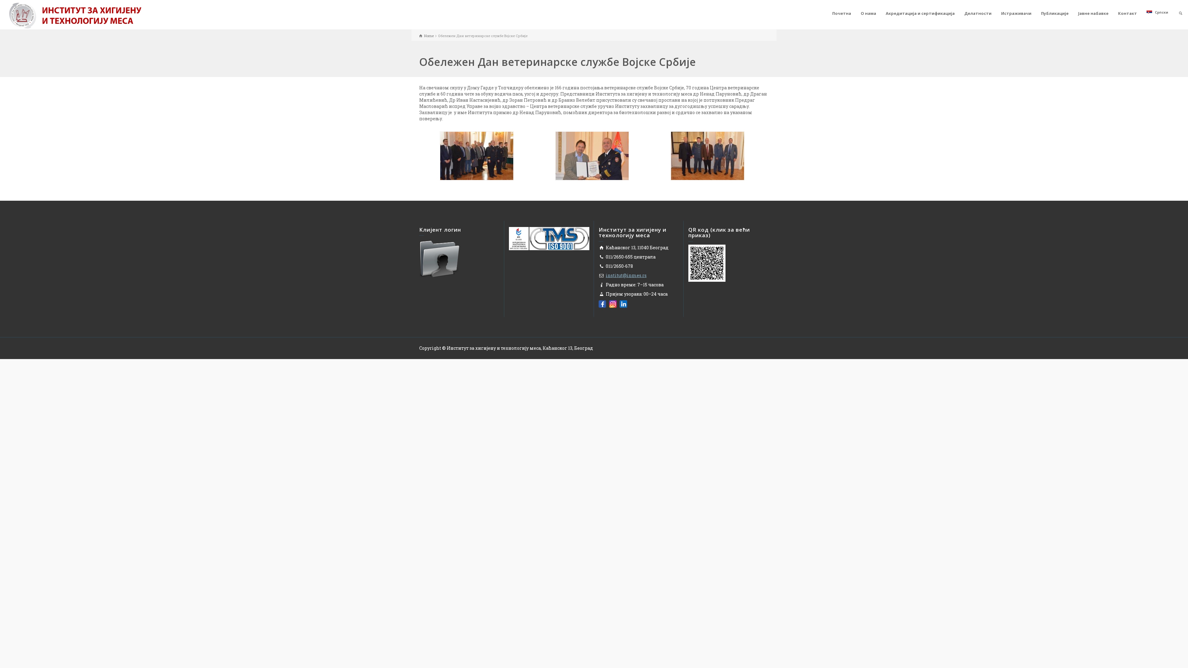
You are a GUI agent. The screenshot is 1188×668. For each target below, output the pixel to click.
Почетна (841, 13)
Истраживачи (1016, 13)
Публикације (1055, 13)
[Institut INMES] (75, 15)
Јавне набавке (1093, 13)
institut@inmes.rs (626, 275)
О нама (868, 13)
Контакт (1127, 13)
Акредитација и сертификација (920, 13)
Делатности (978, 13)
